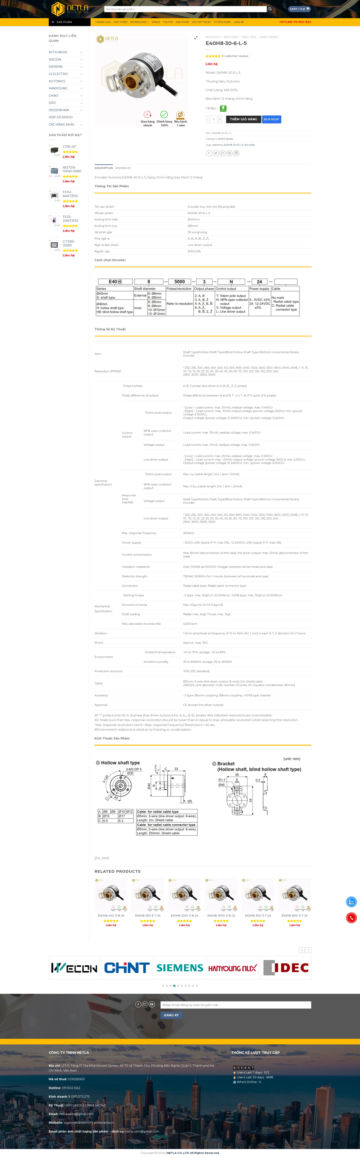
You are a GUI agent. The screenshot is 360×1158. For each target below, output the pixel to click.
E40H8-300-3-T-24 (258, 915)
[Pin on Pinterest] (229, 153)
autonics (217, 144)
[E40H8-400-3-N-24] (111, 894)
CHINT (54, 95)
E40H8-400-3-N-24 (111, 915)
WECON (55, 59)
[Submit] (270, 9)
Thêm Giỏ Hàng (243, 119)
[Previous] (95, 906)
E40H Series (269, 36)
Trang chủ (103, 22)
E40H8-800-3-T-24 (295, 915)
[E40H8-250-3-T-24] (147, 894)
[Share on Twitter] (216, 153)
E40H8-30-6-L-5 (233, 144)
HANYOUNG (58, 88)
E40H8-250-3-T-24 (147, 915)
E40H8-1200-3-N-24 (184, 915)
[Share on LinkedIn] (236, 153)
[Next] (311, 906)
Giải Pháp (182, 22)
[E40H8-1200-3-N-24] (184, 894)
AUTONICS (57, 81)
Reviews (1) (122, 168)
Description (103, 168)
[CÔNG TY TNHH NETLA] (74, 9)
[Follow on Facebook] (138, 1004)
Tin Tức (168, 22)
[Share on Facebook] (209, 153)
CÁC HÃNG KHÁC (62, 124)
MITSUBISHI (58, 52)
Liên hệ (239, 22)
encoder (249, 144)
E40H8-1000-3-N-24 (221, 915)
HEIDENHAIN (59, 110)
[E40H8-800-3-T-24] (294, 894)
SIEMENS (56, 66)
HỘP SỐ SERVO (61, 117)
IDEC (52, 103)
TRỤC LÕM (249, 36)
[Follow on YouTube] (152, 1004)
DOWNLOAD (138, 22)
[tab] (103, 168)
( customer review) (235, 56)
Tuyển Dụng (222, 22)
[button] (308, 950)
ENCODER (231, 36)
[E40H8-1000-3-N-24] (221, 894)
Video (156, 22)
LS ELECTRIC (58, 74)
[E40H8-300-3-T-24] (258, 894)
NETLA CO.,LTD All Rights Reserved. (193, 1153)
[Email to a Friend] (223, 153)
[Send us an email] (145, 1004)
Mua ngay (271, 119)
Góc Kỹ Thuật (201, 22)
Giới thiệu (120, 22)
